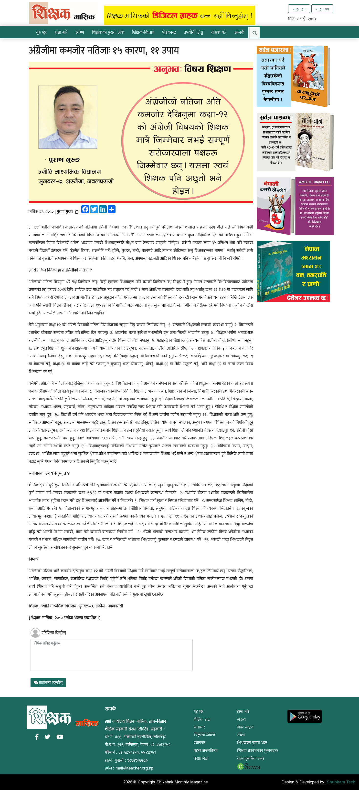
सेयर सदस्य (245, 727)
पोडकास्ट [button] (169, 32)
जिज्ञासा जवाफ (204, 735)
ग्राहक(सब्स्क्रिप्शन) (250, 758)
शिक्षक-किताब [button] (143, 32)
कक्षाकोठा (201, 758)
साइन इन (299, 9)
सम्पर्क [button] (239, 32)
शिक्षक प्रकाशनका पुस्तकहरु (257, 750)
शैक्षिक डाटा (202, 719)
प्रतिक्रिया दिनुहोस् (54, 632)
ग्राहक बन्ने (219, 32)
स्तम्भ (241, 735)
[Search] (254, 33)
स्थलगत (199, 742)
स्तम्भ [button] (79, 32)
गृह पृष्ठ (41, 32)
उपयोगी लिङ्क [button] (193, 32)
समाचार (199, 727)
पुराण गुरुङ (65, 211)
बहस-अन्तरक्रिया (205, 750)
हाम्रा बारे (243, 711)
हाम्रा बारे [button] (61, 32)
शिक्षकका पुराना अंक (108, 32)
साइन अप (322, 9)
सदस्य (241, 719)
